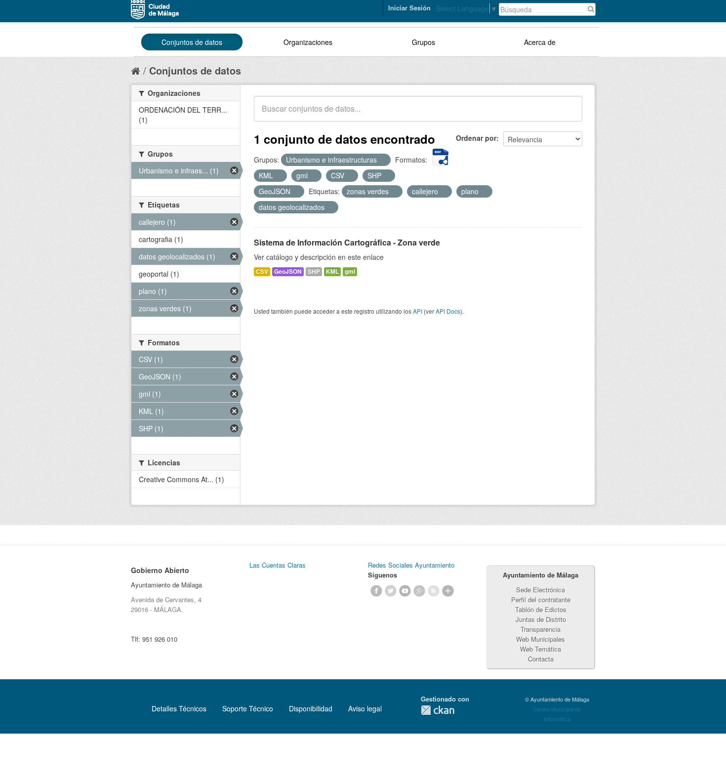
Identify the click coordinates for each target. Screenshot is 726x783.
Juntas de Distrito (541, 619)
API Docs (448, 311)
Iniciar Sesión (409, 7)
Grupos (423, 42)
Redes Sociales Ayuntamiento (411, 565)
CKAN (437, 710)
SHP (314, 271)
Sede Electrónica (540, 589)
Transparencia (541, 629)
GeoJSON (288, 271)
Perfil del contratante (540, 599)
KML (332, 271)
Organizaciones (307, 42)
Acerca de (540, 42)
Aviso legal (365, 708)
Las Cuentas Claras (277, 565)
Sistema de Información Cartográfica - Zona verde (347, 242)
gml (350, 271)
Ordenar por (476, 138)
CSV (262, 271)
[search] (568, 114)
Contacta (541, 658)
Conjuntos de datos (191, 42)
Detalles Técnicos (179, 708)
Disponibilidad (310, 708)
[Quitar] (382, 160)
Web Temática (540, 649)
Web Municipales (540, 639)
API (417, 311)
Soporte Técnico (247, 708)
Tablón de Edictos (540, 609)
